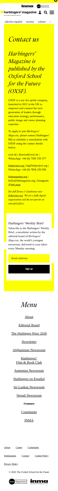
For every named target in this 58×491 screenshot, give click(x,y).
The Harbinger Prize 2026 (29, 333)
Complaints (29, 412)
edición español (13, 21)
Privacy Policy (11, 464)
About (29, 317)
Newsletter (29, 342)
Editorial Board (29, 325)
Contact (25, 455)
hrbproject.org (15, 195)
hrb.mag (15, 184)
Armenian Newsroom (29, 370)
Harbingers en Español (29, 379)
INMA (29, 420)
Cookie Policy (42, 455)
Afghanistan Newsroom (29, 350)
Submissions (10, 455)
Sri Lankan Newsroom (29, 387)
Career (19, 447)
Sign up (28, 269)
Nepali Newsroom (29, 395)
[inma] (28, 6)
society (30, 21)
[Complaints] (44, 6)
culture (42, 21)
